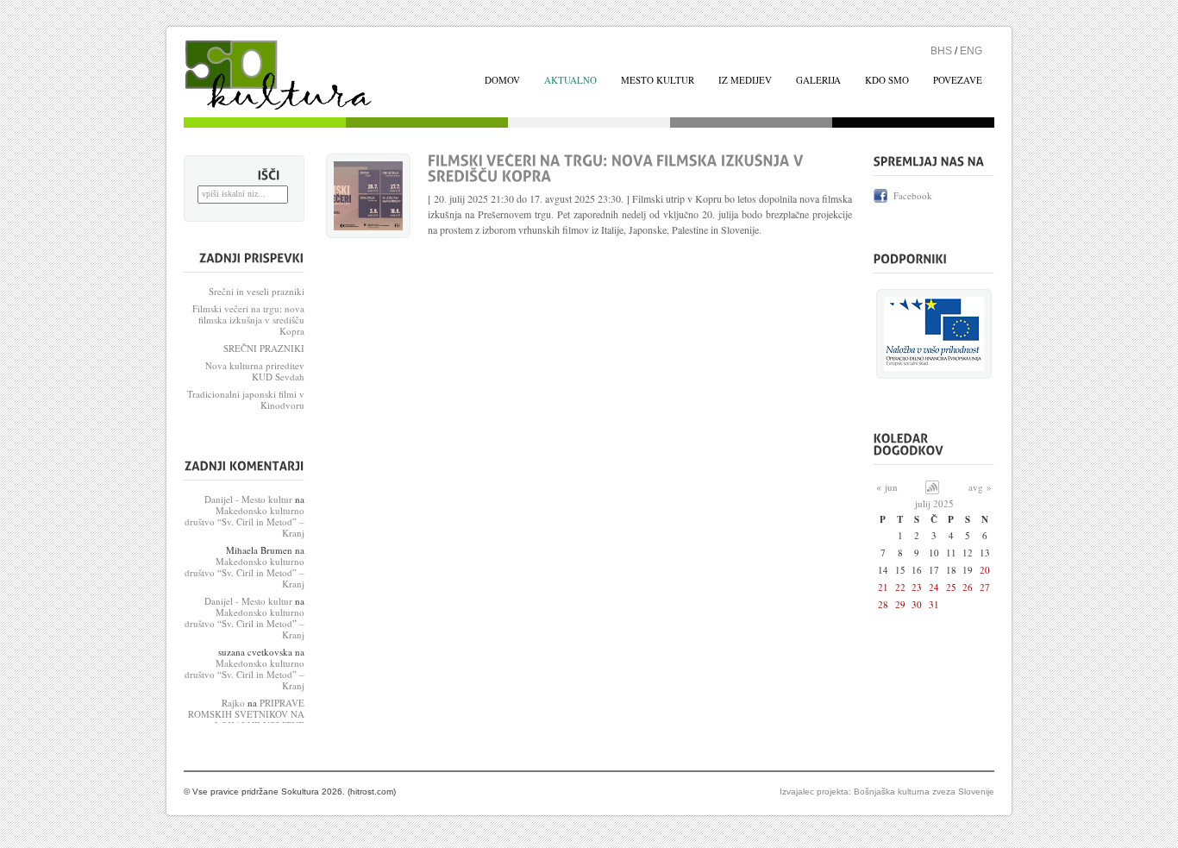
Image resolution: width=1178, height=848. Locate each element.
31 (934, 604)
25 (951, 587)
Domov (300, 78)
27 (985, 587)
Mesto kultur (657, 79)
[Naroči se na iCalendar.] (932, 490)
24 (934, 587)
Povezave (957, 79)
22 (900, 587)
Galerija (818, 79)
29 (900, 604)
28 (883, 604)
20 (985, 569)
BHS (941, 51)
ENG (971, 51)
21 (883, 587)
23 (917, 587)
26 (967, 587)
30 (917, 604)
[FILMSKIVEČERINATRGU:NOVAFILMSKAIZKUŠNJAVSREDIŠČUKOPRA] (617, 169)
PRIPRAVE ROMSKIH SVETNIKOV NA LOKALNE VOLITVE (246, 714)
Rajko (233, 702)
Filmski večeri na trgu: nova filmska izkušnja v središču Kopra (248, 319)
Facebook (912, 195)
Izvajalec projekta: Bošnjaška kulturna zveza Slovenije (887, 791)
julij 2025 (934, 503)
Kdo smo (887, 79)
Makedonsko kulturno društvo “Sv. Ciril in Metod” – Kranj (244, 521)
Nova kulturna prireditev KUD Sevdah (254, 371)
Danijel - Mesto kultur (248, 499)
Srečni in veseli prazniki (256, 291)
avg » (980, 487)
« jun (887, 487)
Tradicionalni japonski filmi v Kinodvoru (245, 399)
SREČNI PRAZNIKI (263, 348)
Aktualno (570, 79)
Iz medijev (745, 79)
